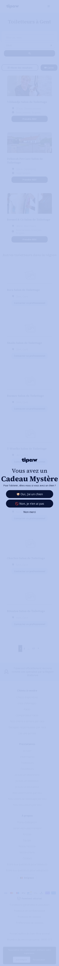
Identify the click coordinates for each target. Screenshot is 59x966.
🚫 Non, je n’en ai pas (29, 503)
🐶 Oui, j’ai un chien (29, 494)
